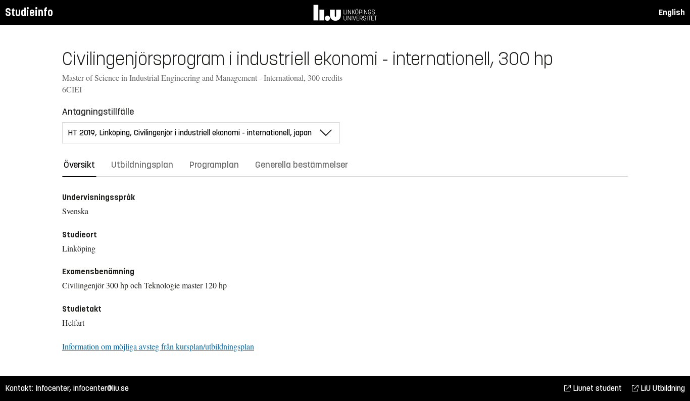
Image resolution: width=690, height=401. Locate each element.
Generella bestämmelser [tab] (301, 164)
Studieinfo (29, 12)
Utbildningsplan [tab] (142, 164)
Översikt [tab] (79, 164)
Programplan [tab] (214, 164)
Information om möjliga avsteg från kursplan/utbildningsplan (158, 346)
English (672, 12)
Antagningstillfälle (98, 111)
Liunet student (596, 388)
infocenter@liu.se (101, 388)
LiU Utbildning (661, 388)
